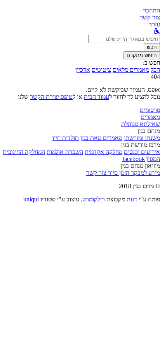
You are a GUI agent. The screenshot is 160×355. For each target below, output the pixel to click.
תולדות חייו (65, 138)
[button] (151, 10)
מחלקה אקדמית (103, 152)
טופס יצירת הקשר (51, 97)
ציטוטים (101, 69)
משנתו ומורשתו (142, 138)
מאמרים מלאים (131, 69)
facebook (133, 159)
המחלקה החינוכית (24, 152)
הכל (155, 69)
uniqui (31, 199)
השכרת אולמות (65, 152)
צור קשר (96, 173)
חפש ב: (151, 62)
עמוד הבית (96, 97)
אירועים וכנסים (142, 152)
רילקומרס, (93, 199)
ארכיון (82, 69)
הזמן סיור (117, 173)
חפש (152, 47)
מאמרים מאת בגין (101, 138)
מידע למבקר (144, 173)
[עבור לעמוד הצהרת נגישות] (157, 31)
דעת (132, 199)
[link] (150, 17)
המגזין (153, 159)
